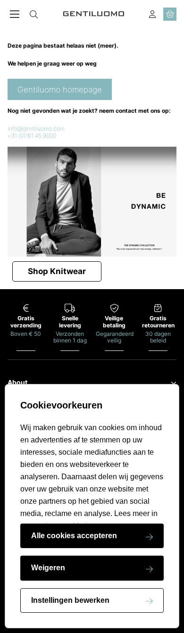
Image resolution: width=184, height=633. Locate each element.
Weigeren (48, 568)
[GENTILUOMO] (94, 14)
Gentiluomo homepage (59, 89)
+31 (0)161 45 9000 (32, 135)
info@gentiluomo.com (36, 128)
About (17, 382)
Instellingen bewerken (70, 600)
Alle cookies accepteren (74, 536)
